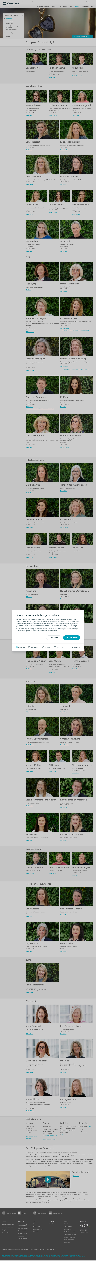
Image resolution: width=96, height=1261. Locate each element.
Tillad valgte (54, 637)
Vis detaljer (74, 647)
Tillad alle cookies (72, 637)
